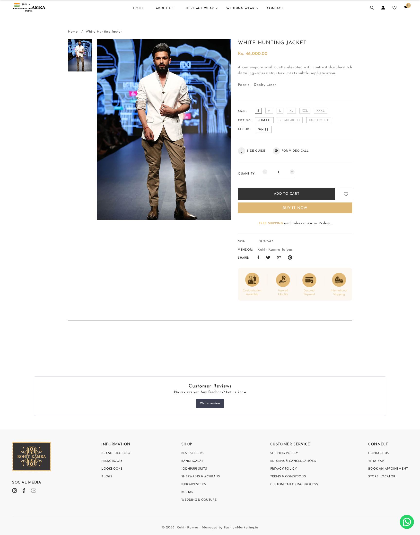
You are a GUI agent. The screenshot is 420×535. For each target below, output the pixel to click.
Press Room (111, 461)
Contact (275, 8)
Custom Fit (318, 120)
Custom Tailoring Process (294, 484)
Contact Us (378, 453)
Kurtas (187, 492)
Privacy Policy (283, 468)
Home (138, 8)
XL (291, 110)
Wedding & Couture (199, 500)
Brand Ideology (116, 453)
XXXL (320, 110)
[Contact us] (407, 522)
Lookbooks (111, 468)
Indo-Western (193, 484)
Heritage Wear (200, 8)
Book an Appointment (388, 468)
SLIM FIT (264, 120)
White (263, 129)
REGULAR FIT (290, 120)
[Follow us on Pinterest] (290, 258)
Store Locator (381, 476)
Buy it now (295, 208)
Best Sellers (192, 453)
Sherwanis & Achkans (200, 476)
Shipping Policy (284, 453)
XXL (305, 110)
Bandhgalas (192, 461)
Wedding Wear (240, 8)
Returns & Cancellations (293, 461)
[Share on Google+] (279, 258)
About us (165, 8)
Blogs (106, 476)
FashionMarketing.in (241, 527)
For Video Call (294, 150)
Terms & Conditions (288, 476)
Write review (210, 403)
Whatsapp (376, 461)
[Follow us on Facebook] (258, 258)
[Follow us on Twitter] (268, 258)
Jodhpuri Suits (194, 468)
